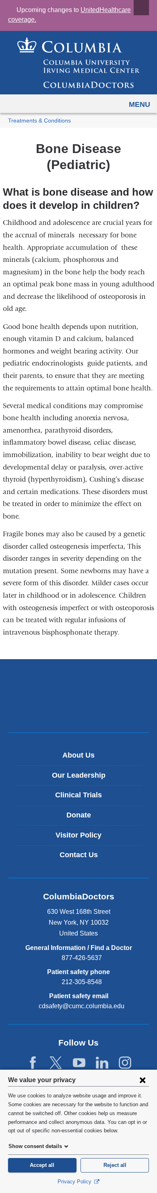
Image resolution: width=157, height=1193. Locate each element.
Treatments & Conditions (39, 121)
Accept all (42, 1165)
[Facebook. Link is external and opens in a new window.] (32, 1063)
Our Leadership (78, 775)
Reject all (114, 1165)
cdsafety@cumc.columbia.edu (81, 1006)
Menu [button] (139, 104)
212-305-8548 (82, 982)
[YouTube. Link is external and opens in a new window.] (79, 1063)
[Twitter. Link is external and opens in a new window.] (55, 1063)
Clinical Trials (78, 795)
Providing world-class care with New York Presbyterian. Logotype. (84, 709)
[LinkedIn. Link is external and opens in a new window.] (102, 1063)
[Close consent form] (142, 1079)
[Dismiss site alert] (141, 7)
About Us (78, 755)
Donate (78, 815)
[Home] (78, 62)
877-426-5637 (82, 957)
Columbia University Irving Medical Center (78, 682)
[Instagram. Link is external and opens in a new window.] (125, 1063)
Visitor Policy (78, 835)
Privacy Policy (75, 1182)
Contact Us (79, 855)
